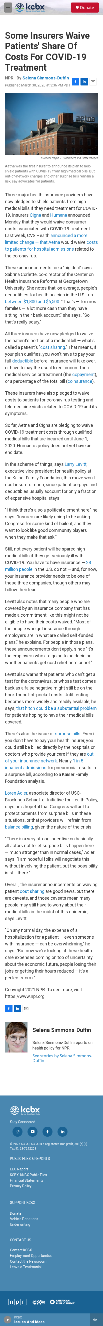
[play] (7, 1319)
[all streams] (96, 1319)
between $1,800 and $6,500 (32, 301)
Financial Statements (27, 1180)
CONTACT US (20, 1240)
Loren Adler (16, 793)
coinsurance (80, 381)
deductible (22, 360)
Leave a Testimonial (26, 1267)
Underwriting (20, 1224)
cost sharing (52, 347)
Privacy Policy (21, 1186)
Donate (87, 7)
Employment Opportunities (31, 1256)
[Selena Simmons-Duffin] (16, 1037)
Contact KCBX (21, 1250)
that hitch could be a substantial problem (56, 708)
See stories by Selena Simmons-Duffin (62, 1058)
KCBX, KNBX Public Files (28, 1175)
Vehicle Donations (24, 1219)
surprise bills (67, 733)
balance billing (19, 827)
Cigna (35, 215)
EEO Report (19, 1169)
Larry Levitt (75, 464)
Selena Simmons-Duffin (45, 77)
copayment (83, 374)
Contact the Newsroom (28, 1261)
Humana (58, 215)
